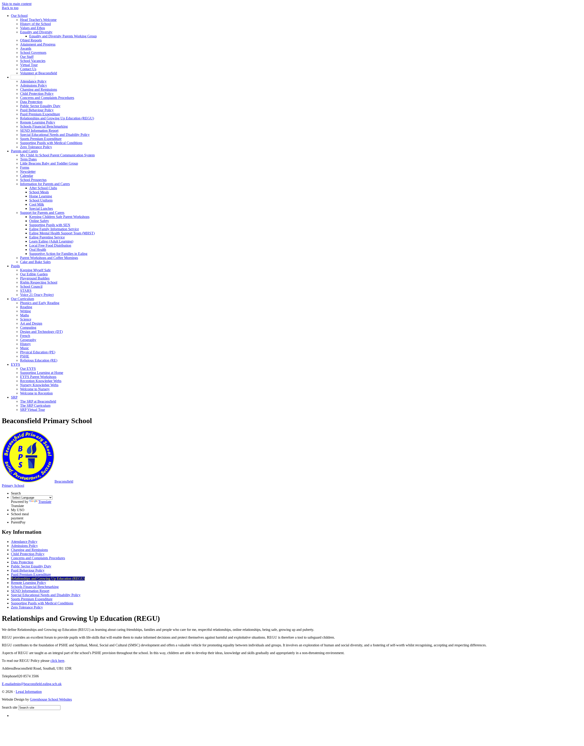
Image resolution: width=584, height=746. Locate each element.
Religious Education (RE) (38, 360)
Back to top (10, 8)
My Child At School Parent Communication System (57, 155)
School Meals (39, 192)
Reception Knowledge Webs (40, 381)
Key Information (23, 77)
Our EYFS (28, 368)
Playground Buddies (35, 278)
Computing (28, 327)
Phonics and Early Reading (39, 303)
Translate (44, 502)
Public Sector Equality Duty (40, 106)
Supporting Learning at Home (41, 373)
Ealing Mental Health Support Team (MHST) (62, 233)
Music (24, 348)
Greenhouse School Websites (51, 699)
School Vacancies (32, 61)
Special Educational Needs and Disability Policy (55, 135)
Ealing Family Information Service (54, 229)
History (25, 344)
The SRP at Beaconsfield (38, 401)
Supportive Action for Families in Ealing (58, 254)
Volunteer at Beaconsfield (38, 73)
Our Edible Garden (34, 274)
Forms (24, 167)
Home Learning (40, 196)
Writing (25, 311)
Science (25, 319)
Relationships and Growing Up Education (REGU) (57, 118)
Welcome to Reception (36, 393)
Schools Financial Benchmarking (44, 126)
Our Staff (27, 57)
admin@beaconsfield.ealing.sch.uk (32, 684)
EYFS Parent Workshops (38, 377)
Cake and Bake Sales (35, 262)
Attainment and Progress (37, 44)
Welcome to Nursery (35, 389)
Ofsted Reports (31, 40)
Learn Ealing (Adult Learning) (51, 241)
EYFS (15, 364)
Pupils (15, 266)
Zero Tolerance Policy (36, 147)
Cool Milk (36, 204)
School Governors (33, 52)
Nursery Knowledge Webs (39, 385)
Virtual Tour (29, 65)
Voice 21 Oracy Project (37, 295)
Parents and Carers (24, 151)
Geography (28, 340)
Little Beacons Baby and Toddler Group (49, 163)
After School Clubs (43, 188)
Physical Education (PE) (37, 352)
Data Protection (31, 102)
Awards (25, 48)
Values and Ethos (32, 28)
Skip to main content (16, 4)
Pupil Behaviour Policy (37, 110)
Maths (24, 315)
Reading (26, 307)
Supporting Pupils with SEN (49, 225)
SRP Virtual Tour (32, 410)
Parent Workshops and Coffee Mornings (49, 258)
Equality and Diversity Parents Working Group (63, 36)
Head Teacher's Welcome (38, 20)
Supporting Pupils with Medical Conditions (51, 143)
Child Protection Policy (37, 94)
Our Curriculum (22, 299)
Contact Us (28, 69)
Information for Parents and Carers (45, 184)
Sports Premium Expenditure (41, 139)
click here (57, 661)
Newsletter (28, 172)
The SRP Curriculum (35, 405)
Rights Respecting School (38, 282)
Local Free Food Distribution (50, 245)
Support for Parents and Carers (42, 213)
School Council (31, 286)
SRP (14, 397)
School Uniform (40, 200)
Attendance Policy (33, 81)
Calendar (26, 176)
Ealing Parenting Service (47, 237)
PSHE (24, 356)
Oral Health (37, 249)
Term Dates (28, 159)
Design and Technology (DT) (41, 332)
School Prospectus (33, 180)
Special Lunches (41, 208)
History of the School (35, 24)
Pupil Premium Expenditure (40, 114)
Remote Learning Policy (37, 122)
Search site (9, 707)
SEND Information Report (39, 130)
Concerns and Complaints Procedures (47, 98)
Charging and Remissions (38, 89)
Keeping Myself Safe (35, 270)
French (25, 336)
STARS (25, 291)
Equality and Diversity (36, 32)
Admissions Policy (33, 85)
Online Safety (39, 221)
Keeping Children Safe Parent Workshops (59, 217)
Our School (19, 16)
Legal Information (29, 692)
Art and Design (31, 323)
